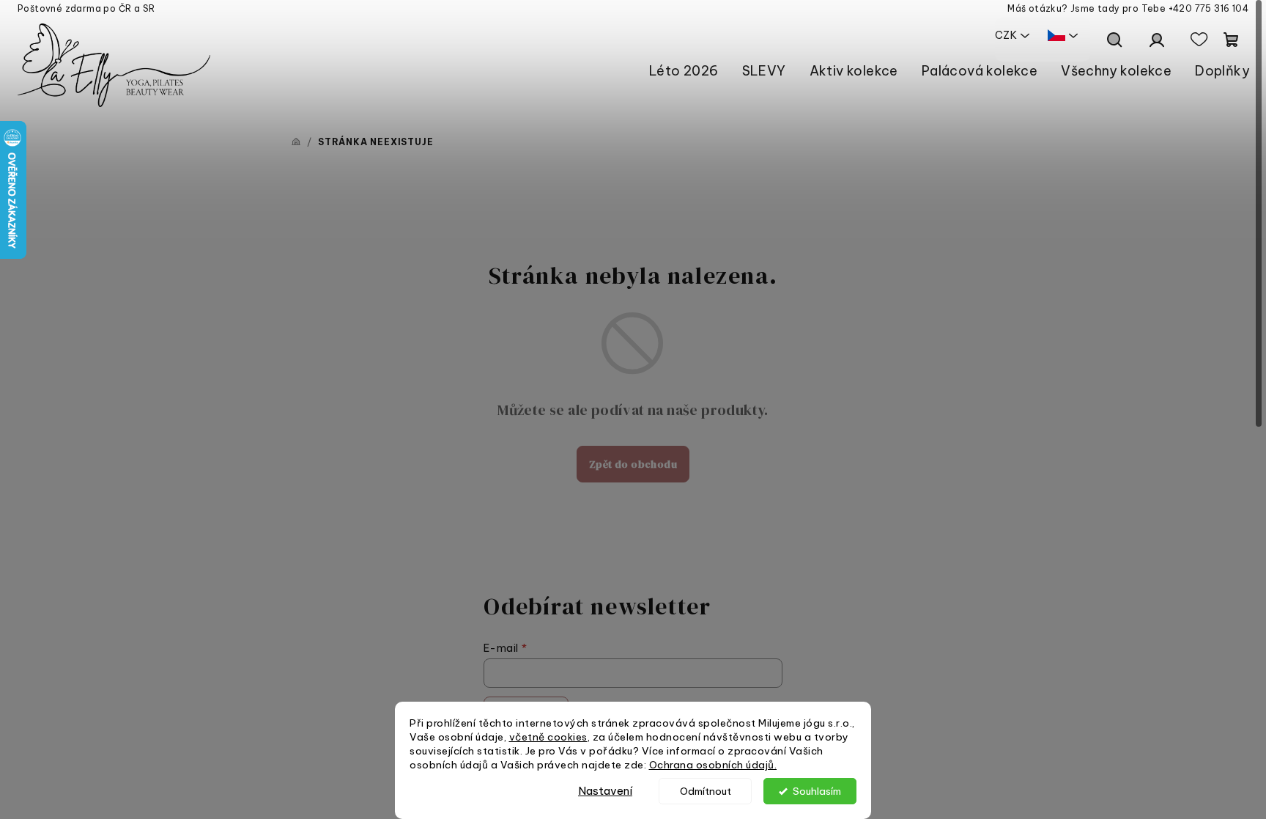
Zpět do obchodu (633, 464)
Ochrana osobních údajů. (713, 764)
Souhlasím (817, 791)
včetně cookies (548, 736)
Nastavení (605, 791)
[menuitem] (684, 70)
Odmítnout (705, 791)
